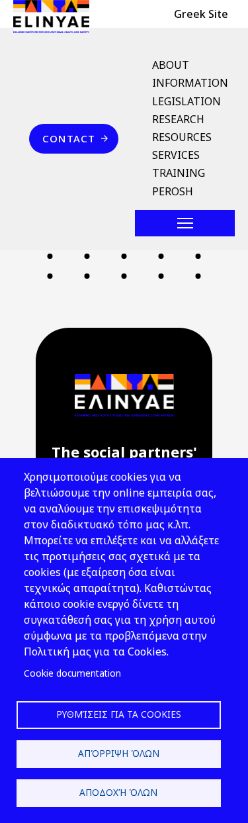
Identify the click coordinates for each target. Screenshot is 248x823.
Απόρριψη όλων (118, 753)
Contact (68, 138)
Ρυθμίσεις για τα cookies (118, 714)
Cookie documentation (72, 673)
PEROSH (172, 191)
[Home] (56, 16)
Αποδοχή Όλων (118, 792)
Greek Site (201, 14)
